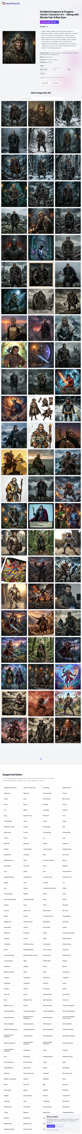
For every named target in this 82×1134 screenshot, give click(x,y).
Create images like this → (49, 22)
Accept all (51, 1126)
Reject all (59, 1126)
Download (56, 83)
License (42, 77)
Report (55, 59)
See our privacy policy (53, 1130)
